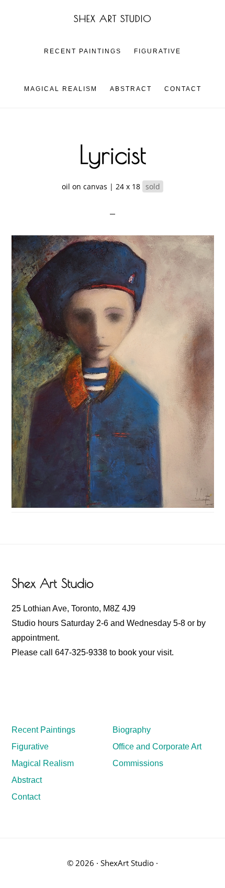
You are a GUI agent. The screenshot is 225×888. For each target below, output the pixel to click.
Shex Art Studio (113, 18)
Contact (26, 796)
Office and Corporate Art (157, 746)
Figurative (30, 746)
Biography (132, 729)
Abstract (27, 780)
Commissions (138, 763)
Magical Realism (43, 763)
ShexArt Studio (127, 863)
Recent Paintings (43, 729)
